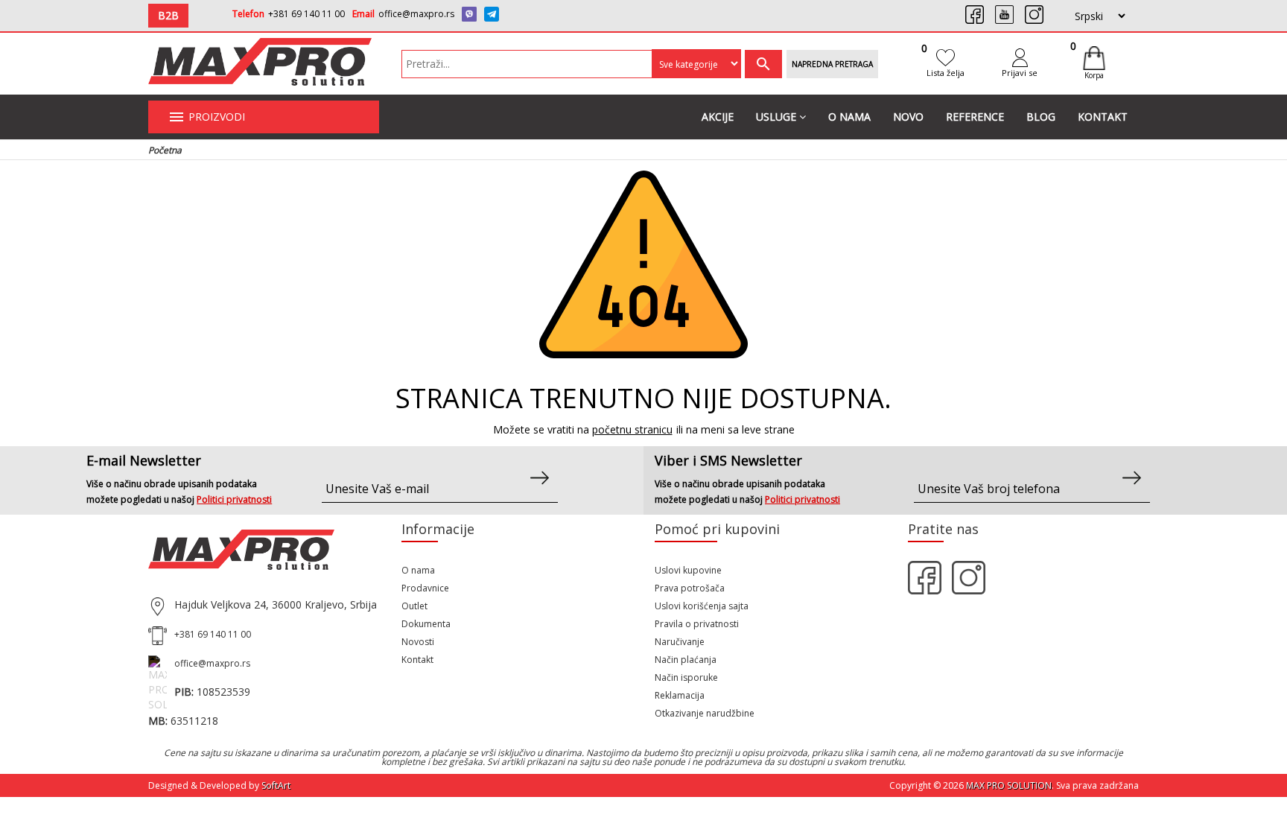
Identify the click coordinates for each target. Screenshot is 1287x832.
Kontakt (1103, 116)
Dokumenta (426, 623)
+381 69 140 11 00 (306, 13)
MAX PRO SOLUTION (1009, 785)
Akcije (718, 116)
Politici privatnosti (234, 499)
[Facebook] (974, 14)
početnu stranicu (632, 429)
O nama (849, 116)
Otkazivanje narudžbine (704, 713)
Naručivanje (680, 641)
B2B (168, 15)
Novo (908, 116)
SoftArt (275, 785)
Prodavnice (425, 588)
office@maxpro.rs (416, 13)
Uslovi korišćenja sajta (702, 606)
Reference (975, 116)
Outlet (414, 606)
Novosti (417, 641)
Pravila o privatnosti (697, 623)
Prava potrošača (690, 588)
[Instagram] (1034, 14)
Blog (1040, 116)
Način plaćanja (685, 659)
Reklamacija (680, 695)
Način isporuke (686, 677)
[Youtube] (1004, 14)
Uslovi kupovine (688, 570)
